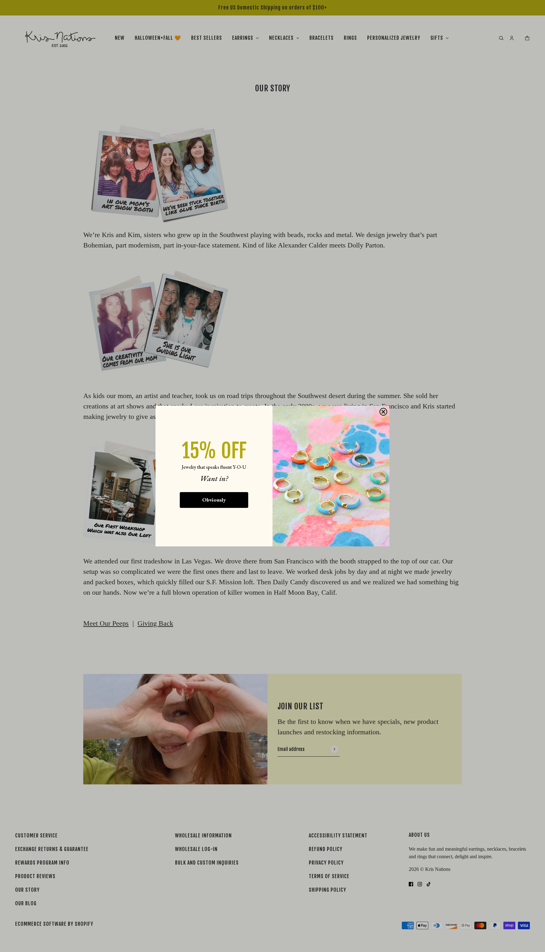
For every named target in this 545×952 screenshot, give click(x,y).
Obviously (214, 499)
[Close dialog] (383, 411)
